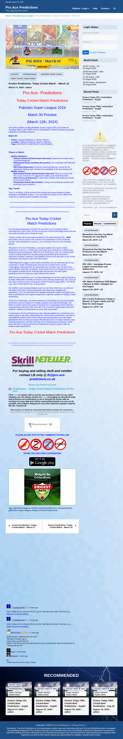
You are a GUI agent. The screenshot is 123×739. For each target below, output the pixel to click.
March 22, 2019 (90, 255)
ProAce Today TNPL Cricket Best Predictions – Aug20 (98, 117)
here (16, 395)
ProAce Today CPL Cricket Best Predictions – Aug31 (97, 98)
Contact (104, 8)
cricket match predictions (44, 508)
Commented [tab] (110, 223)
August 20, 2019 (90, 289)
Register (102, 52)
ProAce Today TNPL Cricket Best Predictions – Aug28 (98, 107)
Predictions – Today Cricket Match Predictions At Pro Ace (43, 390)
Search (114, 215)
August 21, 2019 (90, 307)
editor (29, 87)
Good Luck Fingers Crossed (42, 385)
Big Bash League (21, 508)
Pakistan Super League (51, 74)
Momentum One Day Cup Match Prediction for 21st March (98, 235)
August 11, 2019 (90, 272)
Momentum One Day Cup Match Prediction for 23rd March (98, 250)
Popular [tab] (88, 223)
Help (95, 8)
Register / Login (80, 8)
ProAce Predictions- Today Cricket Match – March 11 (24, 526)
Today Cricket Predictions (22, 78)
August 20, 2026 (72, 709)
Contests (14, 74)
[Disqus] (42, 569)
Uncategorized (91, 230)
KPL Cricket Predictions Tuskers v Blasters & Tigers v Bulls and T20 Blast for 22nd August (99, 301)
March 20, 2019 (90, 240)
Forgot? (93, 52)
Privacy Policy (78, 725)
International (30, 74)
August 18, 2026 (101, 709)
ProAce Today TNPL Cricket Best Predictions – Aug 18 (103, 704)
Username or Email (91, 33)
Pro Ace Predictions (22, 7)
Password (87, 42)
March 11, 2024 (16, 87)
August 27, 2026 (44, 709)
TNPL (54, 689)
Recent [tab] (97, 223)
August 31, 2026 (15, 709)
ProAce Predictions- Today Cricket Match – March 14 (60, 526)
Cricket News (15, 685)
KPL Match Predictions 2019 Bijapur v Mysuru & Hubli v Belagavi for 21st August (100, 284)
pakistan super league (20, 510)
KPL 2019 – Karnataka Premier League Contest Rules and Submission (97, 266)
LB (100, 240)
